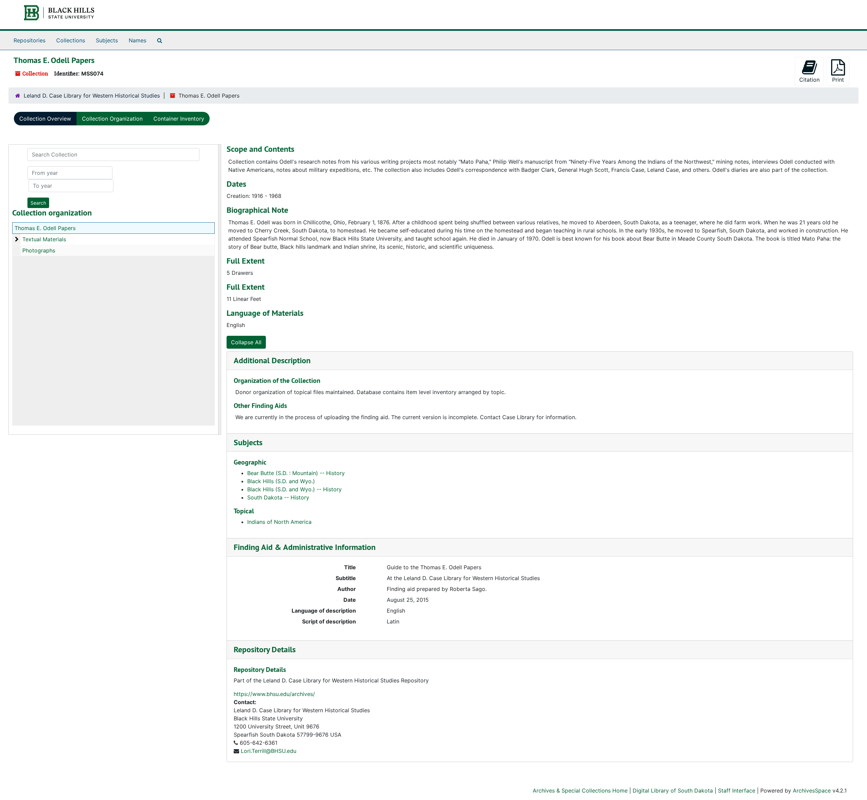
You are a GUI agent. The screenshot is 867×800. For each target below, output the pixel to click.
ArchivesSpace (812, 790)
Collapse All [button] (246, 342)
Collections (70, 40)
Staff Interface (736, 790)
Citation (809, 79)
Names (137, 40)
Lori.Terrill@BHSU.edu (268, 750)
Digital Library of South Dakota (673, 790)
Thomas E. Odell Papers (45, 228)
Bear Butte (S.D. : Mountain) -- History (296, 473)
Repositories (29, 40)
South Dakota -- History (278, 497)
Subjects (107, 40)
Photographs (38, 250)
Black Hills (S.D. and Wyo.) (281, 481)
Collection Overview (45, 118)
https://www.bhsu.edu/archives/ (274, 694)
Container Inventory (178, 118)
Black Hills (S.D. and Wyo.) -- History (294, 489)
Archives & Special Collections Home (580, 790)
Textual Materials (44, 239)
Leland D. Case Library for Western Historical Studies (92, 95)
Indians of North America (279, 521)
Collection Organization (112, 118)
